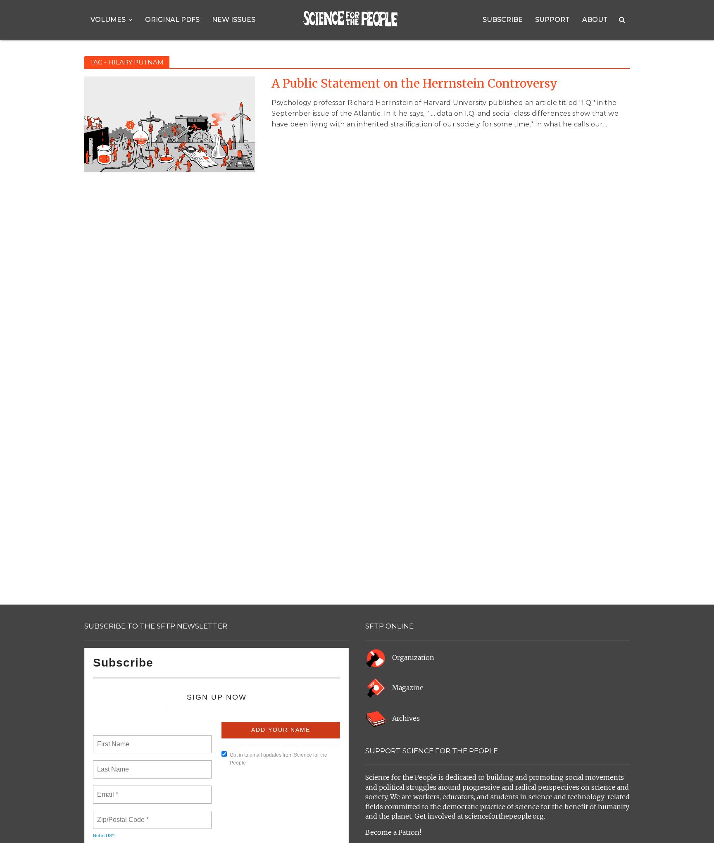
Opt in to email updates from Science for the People (278, 759)
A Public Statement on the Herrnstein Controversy (414, 83)
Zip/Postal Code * (121, 814)
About (595, 20)
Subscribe (503, 20)
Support (552, 20)
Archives (406, 718)
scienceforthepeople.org (504, 816)
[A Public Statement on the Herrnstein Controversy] (169, 124)
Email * (107, 789)
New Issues (233, 20)
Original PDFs (172, 20)
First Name (112, 739)
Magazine (408, 688)
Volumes (108, 20)
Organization (413, 657)
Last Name (111, 764)
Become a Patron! (393, 832)
